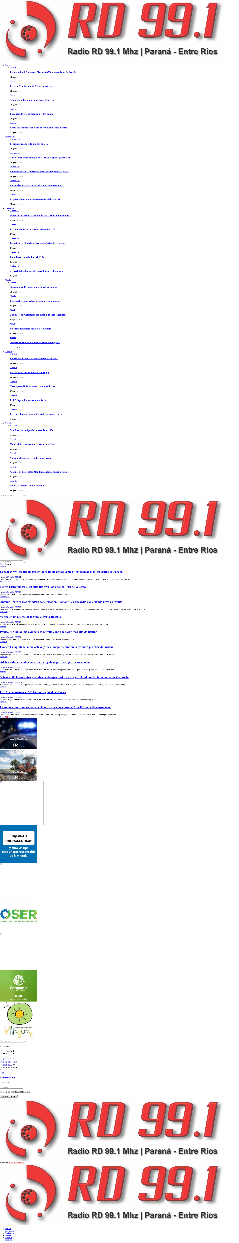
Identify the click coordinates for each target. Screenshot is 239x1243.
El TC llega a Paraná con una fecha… (29, 400)
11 (4, 1062)
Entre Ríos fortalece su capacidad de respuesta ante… (37, 185)
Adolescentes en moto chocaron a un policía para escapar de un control (45, 662)
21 (11, 1065)
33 (10, 717)
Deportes (8, 352)
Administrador (7, 1077)
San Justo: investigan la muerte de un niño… (33, 430)
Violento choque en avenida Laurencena (30, 458)
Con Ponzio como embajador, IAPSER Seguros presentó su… (41, 157)
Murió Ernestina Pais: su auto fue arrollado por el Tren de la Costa (43, 586)
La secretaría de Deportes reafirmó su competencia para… (39, 171)
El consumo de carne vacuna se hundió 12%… (34, 229)
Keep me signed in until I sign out (16, 1092)
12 (6, 1062)
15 (14, 1062)
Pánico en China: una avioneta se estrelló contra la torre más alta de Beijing (48, 631)
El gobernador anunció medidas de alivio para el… (36, 199)
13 (9, 1062)
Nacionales (9, 208)
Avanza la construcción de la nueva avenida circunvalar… (39, 127)
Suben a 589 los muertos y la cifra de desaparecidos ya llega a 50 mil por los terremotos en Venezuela (64, 677)
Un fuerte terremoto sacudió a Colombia (30, 328)
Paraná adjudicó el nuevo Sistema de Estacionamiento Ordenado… (44, 72)
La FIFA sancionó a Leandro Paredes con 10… (34, 358)
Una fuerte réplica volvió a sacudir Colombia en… (35, 301)
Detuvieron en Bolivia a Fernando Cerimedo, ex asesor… (39, 243)
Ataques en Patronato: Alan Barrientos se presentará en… (39, 472)
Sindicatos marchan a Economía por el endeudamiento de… (40, 215)
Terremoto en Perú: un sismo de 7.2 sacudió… (33, 287)
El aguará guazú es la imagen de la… (29, 144)
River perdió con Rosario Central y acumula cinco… (36, 414)
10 (1, 1062)
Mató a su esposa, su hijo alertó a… (28, 485)
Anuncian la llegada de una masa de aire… (32, 100)
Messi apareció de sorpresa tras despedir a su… (34, 386)
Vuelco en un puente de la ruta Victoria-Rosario (30, 616)
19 (6, 1065)
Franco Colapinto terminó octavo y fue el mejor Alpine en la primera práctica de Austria (57, 647)
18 (4, 1065)
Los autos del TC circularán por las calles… (32, 114)
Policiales (8, 423)
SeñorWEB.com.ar (16, 1162)
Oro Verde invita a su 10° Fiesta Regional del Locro (33, 692)
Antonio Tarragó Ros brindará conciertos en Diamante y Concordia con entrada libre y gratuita (61, 601)
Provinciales (10, 137)
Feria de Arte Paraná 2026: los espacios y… (32, 86)
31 (5, 717)
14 (11, 1062)
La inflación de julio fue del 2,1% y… (29, 257)
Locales (8, 65)
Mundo (8, 280)
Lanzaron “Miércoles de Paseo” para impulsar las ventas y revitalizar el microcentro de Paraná (61, 571)
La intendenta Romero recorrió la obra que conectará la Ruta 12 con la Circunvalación (55, 707)
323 (15, 717)
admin (4, 577)
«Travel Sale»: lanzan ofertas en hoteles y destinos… (36, 271)
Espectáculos (5, 581)
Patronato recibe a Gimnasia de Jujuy (29, 372)
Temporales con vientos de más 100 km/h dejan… (35, 342)
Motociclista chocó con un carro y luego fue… (33, 444)
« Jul (2, 1073)
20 (9, 1065)
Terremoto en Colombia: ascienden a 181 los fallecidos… (38, 314)
